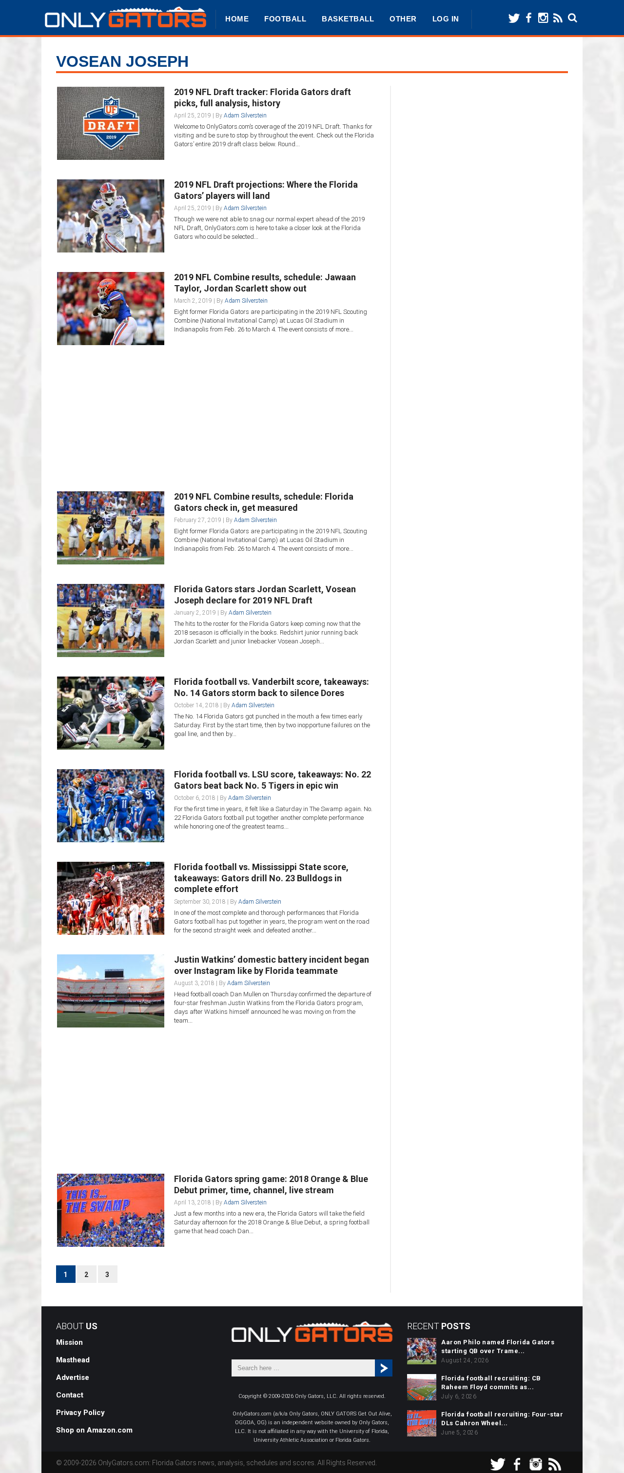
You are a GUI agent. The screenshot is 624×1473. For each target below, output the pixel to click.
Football (285, 19)
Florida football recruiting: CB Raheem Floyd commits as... (491, 1383)
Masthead (73, 1360)
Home (237, 19)
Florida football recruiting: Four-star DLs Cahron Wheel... (502, 1419)
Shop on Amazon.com (94, 1430)
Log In (445, 19)
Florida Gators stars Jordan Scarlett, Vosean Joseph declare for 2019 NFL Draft (265, 594)
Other (403, 19)
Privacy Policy (80, 1412)
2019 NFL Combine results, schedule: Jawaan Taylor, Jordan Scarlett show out (265, 282)
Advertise (72, 1377)
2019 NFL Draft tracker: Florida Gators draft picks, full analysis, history (262, 97)
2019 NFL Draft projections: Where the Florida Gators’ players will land (266, 190)
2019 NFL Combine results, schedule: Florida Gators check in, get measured (263, 502)
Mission (69, 1342)
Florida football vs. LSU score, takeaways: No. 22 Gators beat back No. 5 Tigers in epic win (272, 780)
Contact (69, 1395)
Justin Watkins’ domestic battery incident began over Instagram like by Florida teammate (271, 965)
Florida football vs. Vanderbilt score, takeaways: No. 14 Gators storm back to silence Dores (271, 687)
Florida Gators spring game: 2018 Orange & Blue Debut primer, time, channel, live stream (271, 1184)
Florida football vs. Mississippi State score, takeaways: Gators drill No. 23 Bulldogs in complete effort (261, 878)
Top (600, 1449)
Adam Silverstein (245, 115)
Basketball (348, 19)
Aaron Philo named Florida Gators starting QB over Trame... (497, 1346)
